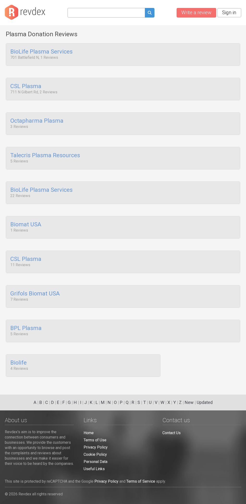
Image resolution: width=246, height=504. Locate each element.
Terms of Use (95, 440)
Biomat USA (25, 225)
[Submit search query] (149, 13)
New (189, 402)
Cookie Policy (95, 454)
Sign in (229, 12)
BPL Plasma (26, 328)
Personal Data (95, 461)
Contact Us (171, 433)
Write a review (196, 12)
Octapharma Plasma (36, 121)
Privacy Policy (96, 447)
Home (89, 433)
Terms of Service (140, 481)
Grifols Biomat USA (35, 294)
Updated (205, 402)
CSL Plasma (25, 86)
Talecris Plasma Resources (45, 155)
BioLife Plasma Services (41, 52)
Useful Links (94, 469)
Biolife (18, 363)
